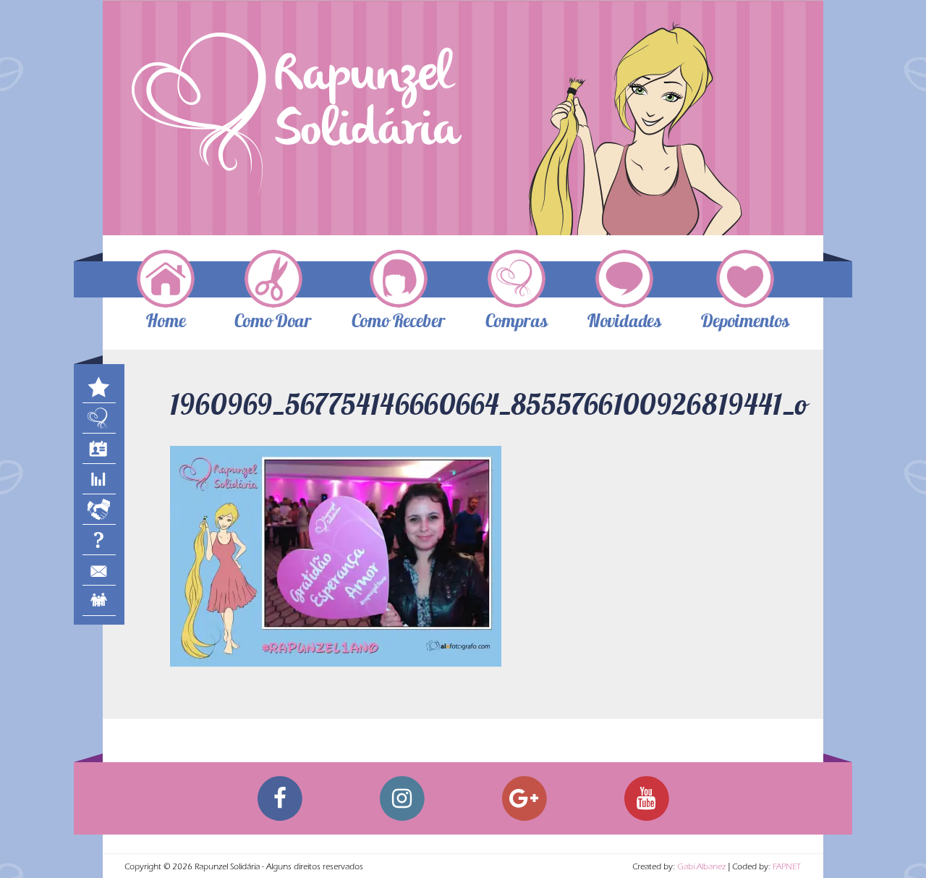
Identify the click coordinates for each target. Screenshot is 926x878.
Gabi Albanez (701, 868)
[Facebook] (279, 798)
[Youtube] (646, 798)
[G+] (524, 798)
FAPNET (787, 868)
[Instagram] (402, 798)
